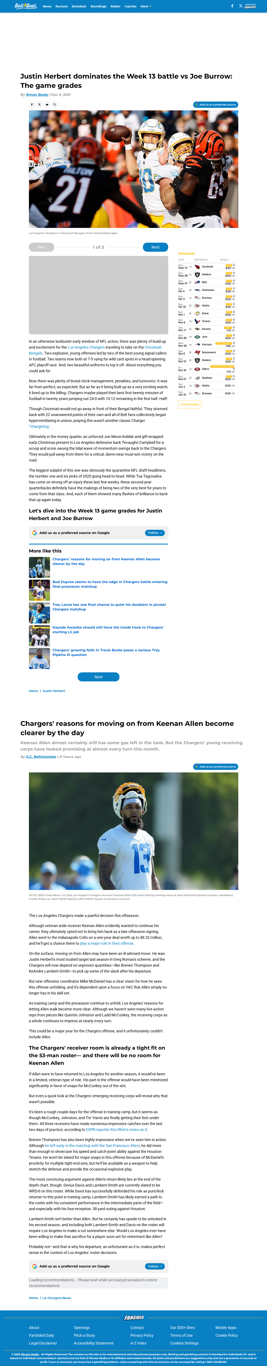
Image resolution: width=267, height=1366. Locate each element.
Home (33, 691)
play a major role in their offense (106, 943)
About (34, 1327)
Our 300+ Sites (182, 1327)
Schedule (79, 6)
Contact (137, 1327)
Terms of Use (181, 1335)
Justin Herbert (54, 691)
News (47, 6)
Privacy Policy (141, 1335)
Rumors (62, 6)
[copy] (55, 104)
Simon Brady (37, 95)
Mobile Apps (225, 1327)
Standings (98, 6)
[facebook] (232, 6)
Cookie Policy (226, 1335)
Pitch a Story (84, 1335)
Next (156, 247)
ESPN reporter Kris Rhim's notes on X (116, 1129)
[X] (241, 6)
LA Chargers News (57, 1298)
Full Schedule (190, 404)
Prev (41, 247)
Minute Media (30, 1354)
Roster (116, 6)
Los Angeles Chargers (86, 347)
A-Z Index (138, 1343)
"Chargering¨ (39, 426)
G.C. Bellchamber (41, 757)
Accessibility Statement (94, 1343)
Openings (82, 1327)
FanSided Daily (41, 1335)
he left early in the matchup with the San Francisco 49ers (92, 1145)
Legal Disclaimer (43, 1343)
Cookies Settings (184, 1343)
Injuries (130, 6)
